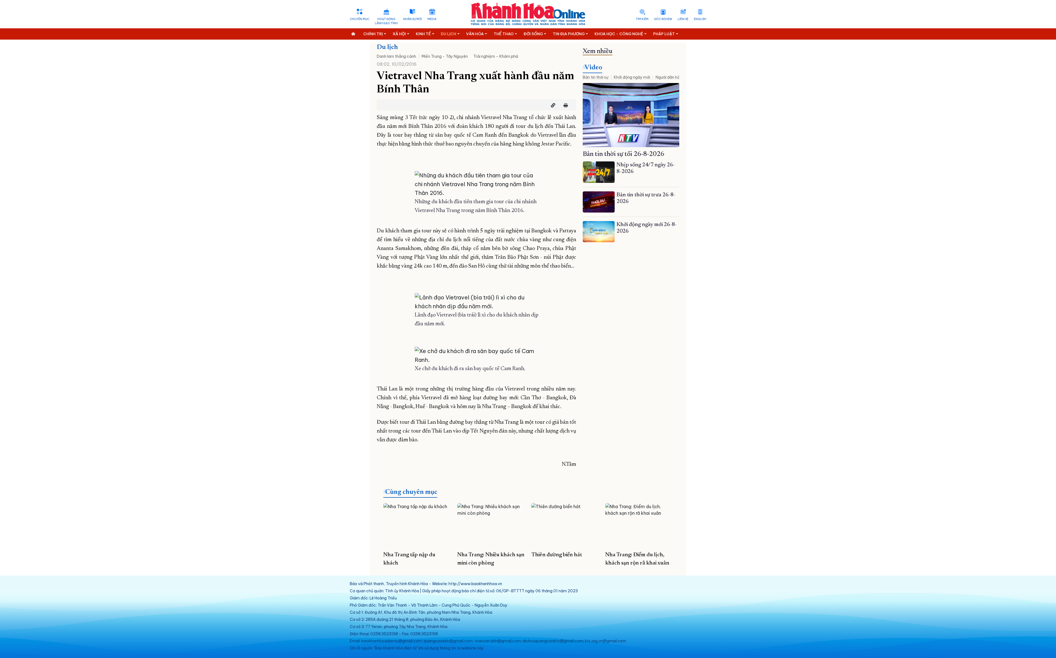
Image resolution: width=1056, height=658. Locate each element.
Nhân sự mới (412, 19)
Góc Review (663, 19)
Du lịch (387, 47)
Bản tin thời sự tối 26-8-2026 (623, 154)
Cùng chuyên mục (411, 492)
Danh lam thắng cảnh (396, 56)
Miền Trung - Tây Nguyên (445, 56)
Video (593, 67)
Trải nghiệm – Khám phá (495, 56)
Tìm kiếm (642, 19)
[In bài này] (564, 105)
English (700, 19)
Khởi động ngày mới (632, 77)
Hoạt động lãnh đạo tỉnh (386, 21)
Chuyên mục (359, 19)
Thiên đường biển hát (556, 555)
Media (431, 19)
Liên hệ (683, 19)
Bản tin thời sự (595, 77)
